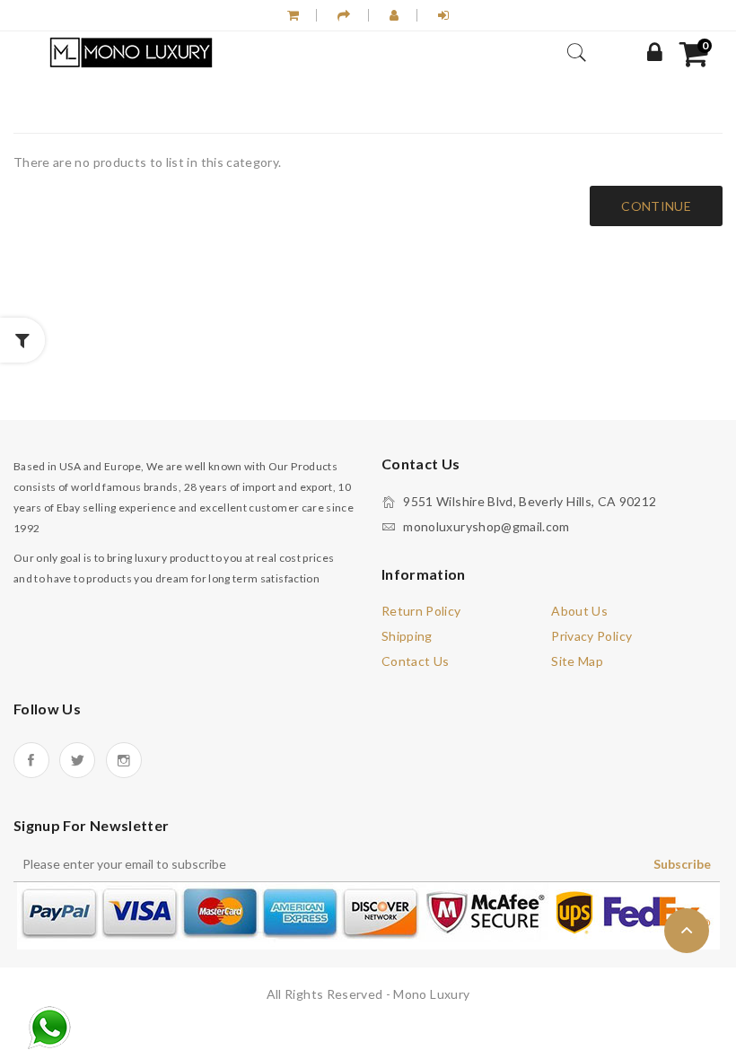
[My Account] (654, 53)
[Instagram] (124, 760)
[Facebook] (31, 760)
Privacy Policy (591, 635)
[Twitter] (77, 760)
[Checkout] (343, 14)
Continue (656, 206)
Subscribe (682, 863)
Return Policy (421, 610)
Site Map (577, 661)
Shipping (407, 635)
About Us (579, 610)
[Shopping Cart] (293, 14)
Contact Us (415, 661)
